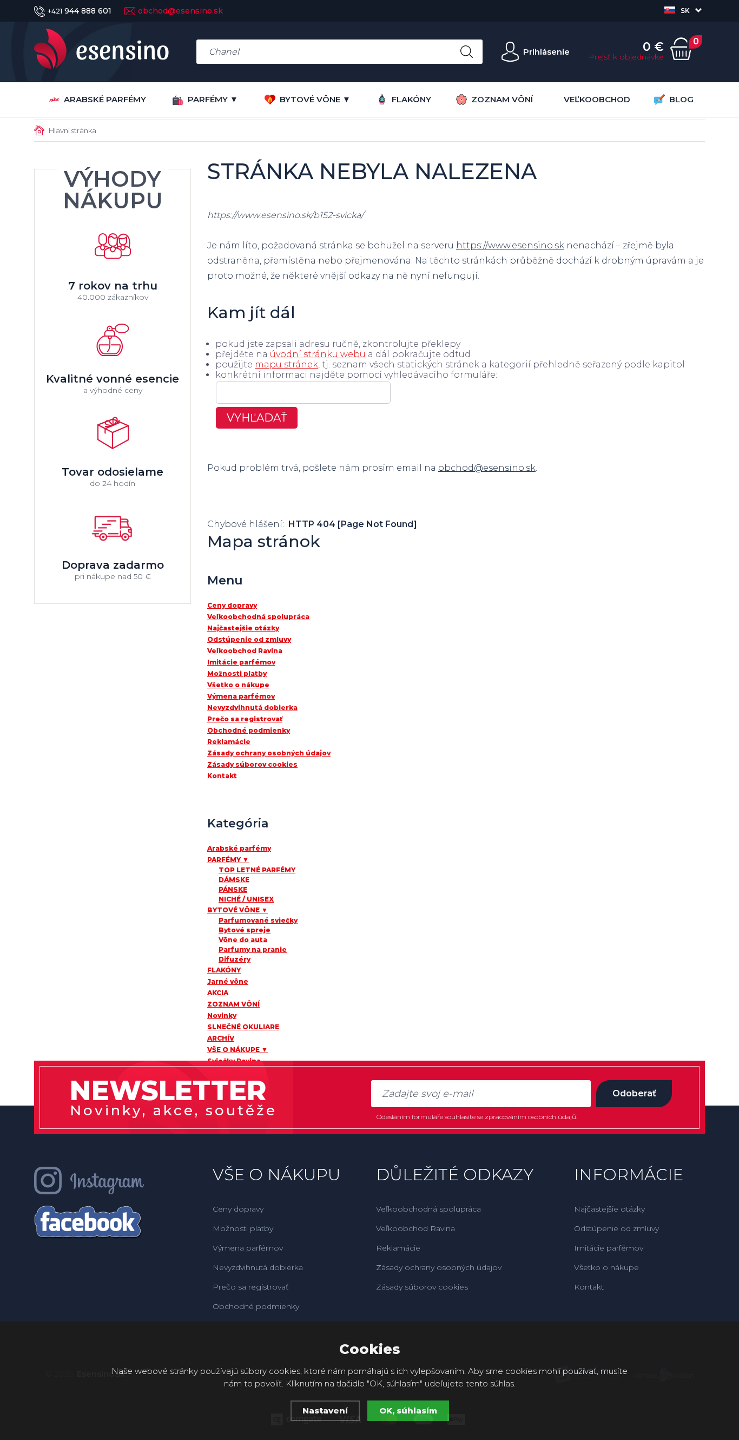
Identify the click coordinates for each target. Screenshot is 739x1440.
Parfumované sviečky (258, 920)
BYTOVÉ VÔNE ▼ (315, 99)
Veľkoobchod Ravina (415, 1228)
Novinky (221, 1015)
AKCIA (217, 993)
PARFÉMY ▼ (213, 99)
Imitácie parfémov (608, 1248)
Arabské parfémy (105, 99)
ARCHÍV (220, 1038)
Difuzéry (234, 959)
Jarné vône (227, 981)
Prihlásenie (546, 52)
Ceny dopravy (238, 1209)
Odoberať (634, 1093)
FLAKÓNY (411, 99)
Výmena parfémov (248, 1248)
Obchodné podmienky (256, 1306)
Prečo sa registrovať (251, 1287)
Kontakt (589, 1287)
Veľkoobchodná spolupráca (428, 1209)
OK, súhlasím (408, 1410)
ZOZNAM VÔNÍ (502, 99)
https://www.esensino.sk (510, 245)
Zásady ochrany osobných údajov (439, 1267)
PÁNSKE (233, 889)
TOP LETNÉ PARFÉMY (257, 870)
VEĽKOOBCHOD (597, 99)
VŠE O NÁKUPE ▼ (237, 1050)
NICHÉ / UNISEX (246, 899)
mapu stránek (286, 364)
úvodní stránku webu (318, 354)
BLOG (681, 99)
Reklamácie (398, 1248)
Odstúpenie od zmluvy (616, 1228)
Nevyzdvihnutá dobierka (258, 1267)
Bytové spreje (244, 930)
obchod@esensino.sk (180, 11)
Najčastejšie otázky (609, 1209)
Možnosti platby (243, 1228)
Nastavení (325, 1410)
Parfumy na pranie (253, 949)
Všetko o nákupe (606, 1267)
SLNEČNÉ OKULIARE (243, 1027)
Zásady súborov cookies (422, 1287)
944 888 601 (79, 11)
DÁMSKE (234, 880)
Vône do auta (243, 940)
